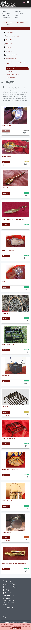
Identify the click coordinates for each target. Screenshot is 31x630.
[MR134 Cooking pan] (15, 241)
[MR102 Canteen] (15, 523)
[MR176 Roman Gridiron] (15, 430)
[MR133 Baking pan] (15, 272)
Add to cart (6, 130)
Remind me (7, 133)
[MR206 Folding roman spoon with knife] (15, 553)
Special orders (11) (12, 77)
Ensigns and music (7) (13, 74)
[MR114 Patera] (15, 116)
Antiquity (11, 22)
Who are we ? (7, 598)
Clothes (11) (9, 51)
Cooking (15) (10, 69)
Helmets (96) (9, 32)
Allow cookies (16, 628)
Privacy (5, 604)
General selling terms (9, 600)
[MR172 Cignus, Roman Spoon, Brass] (15, 209)
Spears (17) (9, 43)
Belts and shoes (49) (11, 54)
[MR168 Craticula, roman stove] (15, 402)
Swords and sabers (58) (12, 36)
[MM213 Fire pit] (15, 367)
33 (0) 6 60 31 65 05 (11, 587)
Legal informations (8, 602)
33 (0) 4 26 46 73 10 (10, 584)
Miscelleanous (20, 22)
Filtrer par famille (16, 28)
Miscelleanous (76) (11, 58)
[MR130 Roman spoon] (15, 178)
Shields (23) (9, 47)
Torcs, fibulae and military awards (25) (16, 62)
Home (5, 22)
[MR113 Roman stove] (15, 335)
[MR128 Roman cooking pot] (15, 460)
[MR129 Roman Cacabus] (15, 492)
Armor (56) (9, 39)
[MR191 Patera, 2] (15, 147)
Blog (4, 617)
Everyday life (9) (11, 66)
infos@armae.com (10, 590)
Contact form (9, 593)
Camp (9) (9, 71)
